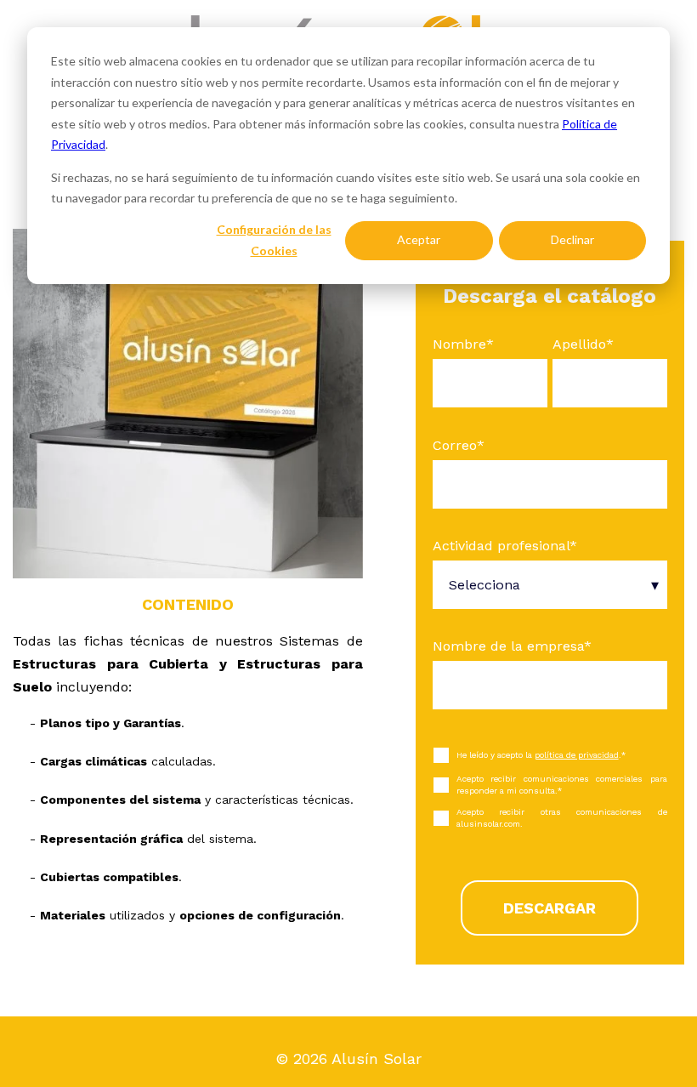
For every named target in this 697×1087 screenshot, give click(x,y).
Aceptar (418, 239)
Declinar (572, 239)
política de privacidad (577, 755)
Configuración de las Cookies (274, 240)
